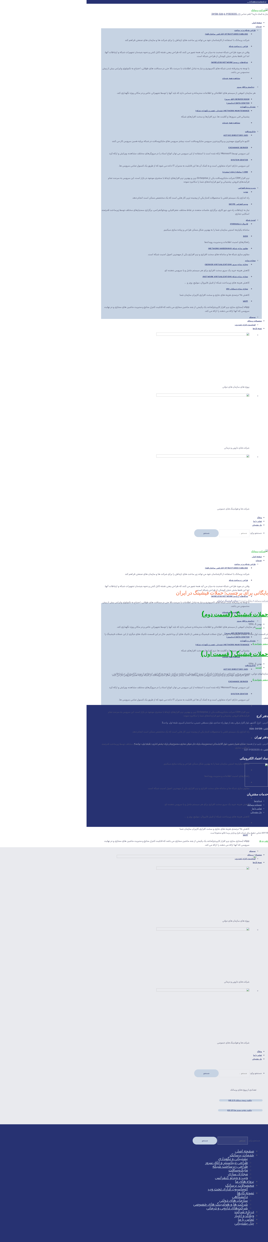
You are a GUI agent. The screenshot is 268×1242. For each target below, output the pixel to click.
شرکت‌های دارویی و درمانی (227, 1208)
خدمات (259, 26)
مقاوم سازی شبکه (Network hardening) (228, 248)
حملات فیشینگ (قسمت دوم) (234, 614)
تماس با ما (257, 808)
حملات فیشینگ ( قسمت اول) (234, 654)
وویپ (245, 192)
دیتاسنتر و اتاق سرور (245, 87)
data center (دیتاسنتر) (237, 103)
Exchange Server (238, 147)
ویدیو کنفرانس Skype (238, 204)
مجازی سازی (250, 261)
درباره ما (258, 801)
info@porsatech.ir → (256, 2)
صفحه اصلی (244, 1151)
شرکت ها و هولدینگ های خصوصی (220, 1204)
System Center (239, 160)
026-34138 (217, 14)
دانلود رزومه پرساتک (240, 1100)
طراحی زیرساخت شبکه (238, 46)
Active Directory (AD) (235, 135)
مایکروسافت (250, 131)
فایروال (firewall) (239, 224)
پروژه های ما (244, 1181)
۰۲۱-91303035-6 (232, 14)
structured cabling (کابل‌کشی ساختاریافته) (226, 34)
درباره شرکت (244, 1212)
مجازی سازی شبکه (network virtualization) (225, 277)
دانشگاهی (240, 1196)
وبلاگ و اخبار (244, 1215)
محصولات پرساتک (254, 321)
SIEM (245, 236)
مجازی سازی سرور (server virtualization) (226, 264)
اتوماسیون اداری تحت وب (245, 325)
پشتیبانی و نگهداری (248, 107)
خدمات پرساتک (254, 805)
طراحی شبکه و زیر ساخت (245, 30)
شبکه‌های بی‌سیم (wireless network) (229, 62)
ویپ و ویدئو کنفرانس (247, 188)
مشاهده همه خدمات (231, 78)
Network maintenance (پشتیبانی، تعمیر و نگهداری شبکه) (222, 111)
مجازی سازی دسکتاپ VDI (237, 289)
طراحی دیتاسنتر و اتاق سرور (226, 1162)
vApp (245, 301)
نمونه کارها (257, 328)
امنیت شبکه (251, 220)
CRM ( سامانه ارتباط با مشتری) (235, 172)
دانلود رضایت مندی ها (239, 1110)
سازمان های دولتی (233, 1200)
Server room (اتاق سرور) (237, 99)
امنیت (259, 627)
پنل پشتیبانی (257, 525)
